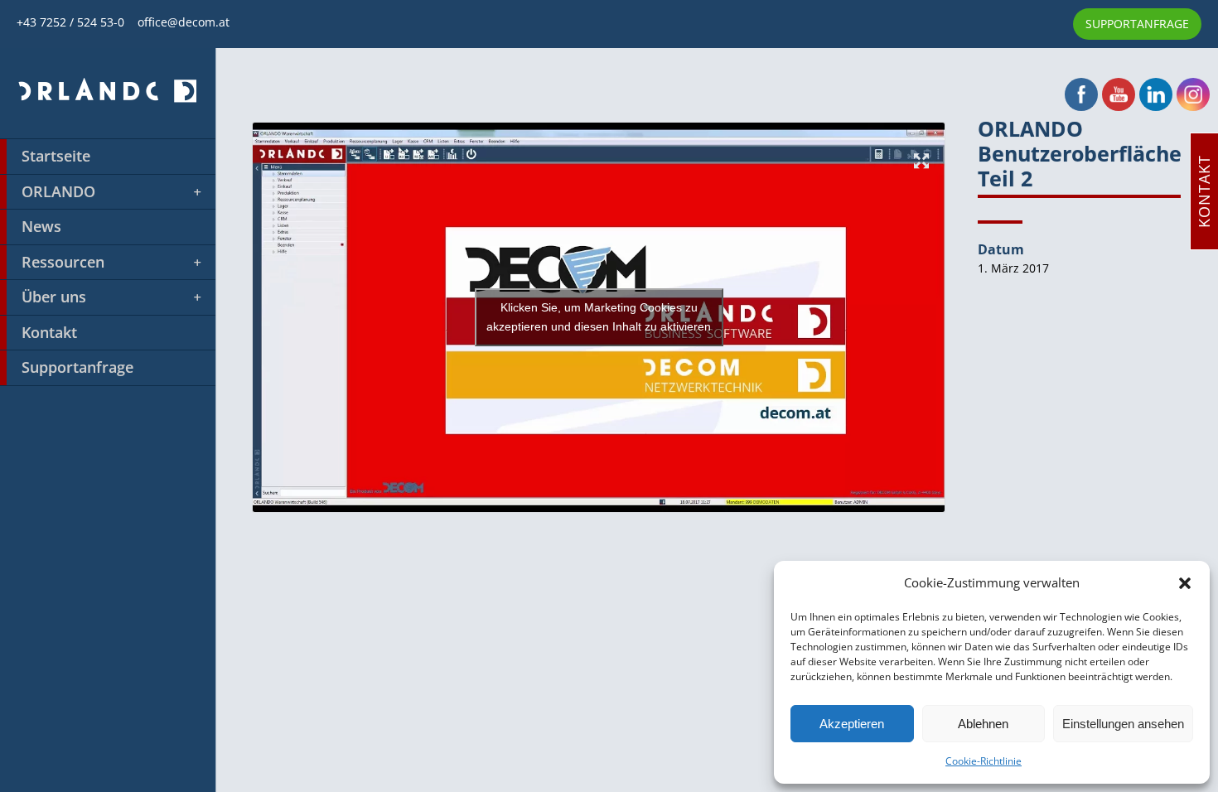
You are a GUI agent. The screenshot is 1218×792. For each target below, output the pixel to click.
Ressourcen (63, 262)
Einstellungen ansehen (1123, 724)
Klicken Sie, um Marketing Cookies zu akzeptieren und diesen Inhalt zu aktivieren (598, 317)
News (41, 226)
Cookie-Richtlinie (983, 761)
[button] (1185, 583)
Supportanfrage (77, 367)
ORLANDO (58, 191)
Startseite (56, 156)
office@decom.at (184, 22)
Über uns (54, 297)
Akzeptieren (851, 724)
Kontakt (49, 332)
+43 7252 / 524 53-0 (77, 22)
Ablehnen (983, 724)
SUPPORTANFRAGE (1137, 23)
